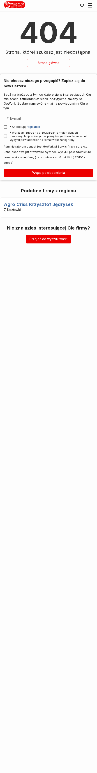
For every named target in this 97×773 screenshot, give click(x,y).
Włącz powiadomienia (48, 172)
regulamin (33, 126)
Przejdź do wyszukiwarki (48, 239)
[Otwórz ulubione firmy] (82, 5)
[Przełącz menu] (90, 5)
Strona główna (49, 63)
